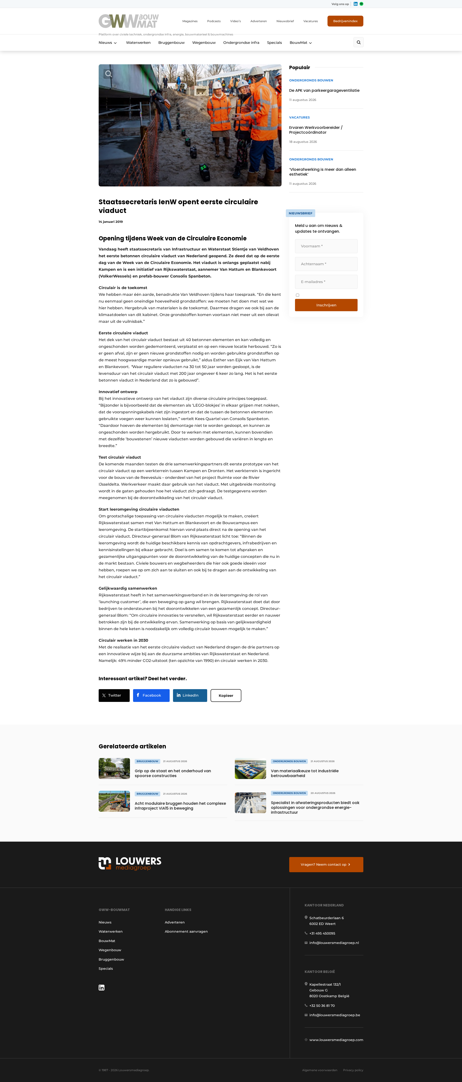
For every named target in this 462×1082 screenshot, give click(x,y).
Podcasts (214, 21)
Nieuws (105, 42)
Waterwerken (138, 42)
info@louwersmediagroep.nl (334, 943)
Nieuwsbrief (285, 21)
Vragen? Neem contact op (323, 864)
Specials (274, 42)
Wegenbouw (204, 42)
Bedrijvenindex (345, 21)
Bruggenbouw (171, 42)
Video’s (235, 21)
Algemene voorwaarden (319, 1070)
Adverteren (258, 21)
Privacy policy (353, 1070)
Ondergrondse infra (241, 42)
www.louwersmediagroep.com (336, 1040)
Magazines (190, 21)
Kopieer (226, 695)
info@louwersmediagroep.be (334, 1015)
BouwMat (298, 42)
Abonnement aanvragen (186, 931)
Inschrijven (326, 305)
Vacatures (310, 21)
